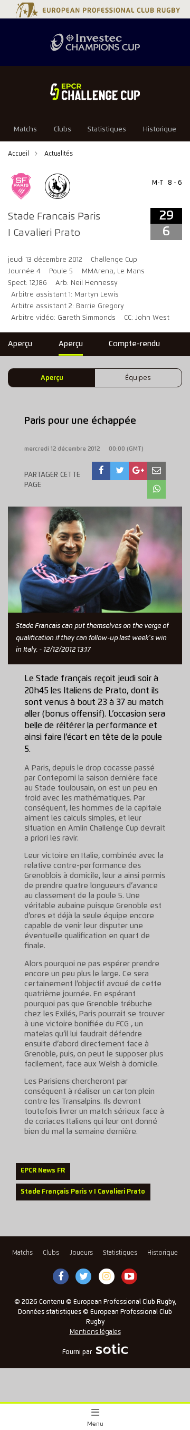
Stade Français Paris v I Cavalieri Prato (83, 1191)
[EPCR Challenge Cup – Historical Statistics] (95, 92)
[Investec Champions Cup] (95, 42)
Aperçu (52, 378)
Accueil (19, 153)
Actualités (58, 153)
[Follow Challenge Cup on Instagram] (106, 1277)
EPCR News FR (43, 1170)
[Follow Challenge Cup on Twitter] (83, 1277)
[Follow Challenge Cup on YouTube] (129, 1277)
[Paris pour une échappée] (101, 470)
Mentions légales (95, 1332)
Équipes (138, 378)
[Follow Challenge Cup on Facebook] (60, 1277)
